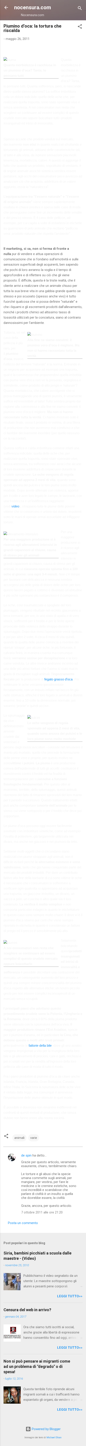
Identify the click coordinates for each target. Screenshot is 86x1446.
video (15, 506)
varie (33, 1138)
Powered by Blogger (46, 1429)
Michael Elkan (54, 1437)
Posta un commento (23, 1223)
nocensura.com (32, 7)
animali (19, 1138)
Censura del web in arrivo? (27, 1309)
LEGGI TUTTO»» (69, 1296)
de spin (26, 1155)
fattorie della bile (40, 1045)
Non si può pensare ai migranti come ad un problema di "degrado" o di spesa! (37, 1366)
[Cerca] (79, 9)
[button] (79, 27)
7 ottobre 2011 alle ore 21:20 (42, 1212)
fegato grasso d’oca (58, 679)
